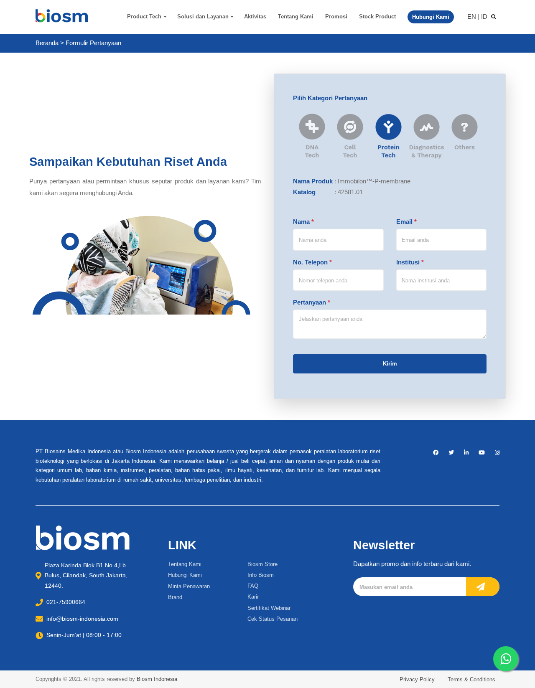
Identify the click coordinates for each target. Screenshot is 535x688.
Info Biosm (260, 575)
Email (406, 221)
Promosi (336, 16)
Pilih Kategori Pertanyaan (330, 98)
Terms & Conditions (471, 679)
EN (471, 16)
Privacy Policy (417, 679)
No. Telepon (312, 262)
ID (484, 16)
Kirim (390, 364)
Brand (175, 597)
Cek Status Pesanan (272, 619)
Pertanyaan (311, 302)
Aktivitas (255, 16)
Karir (253, 597)
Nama (303, 221)
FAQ (252, 586)
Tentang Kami (295, 16)
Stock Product (377, 16)
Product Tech (144, 16)
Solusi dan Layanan (203, 16)
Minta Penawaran (189, 586)
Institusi (410, 262)
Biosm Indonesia (157, 679)
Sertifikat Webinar (268, 608)
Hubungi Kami (185, 575)
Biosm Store (262, 564)
